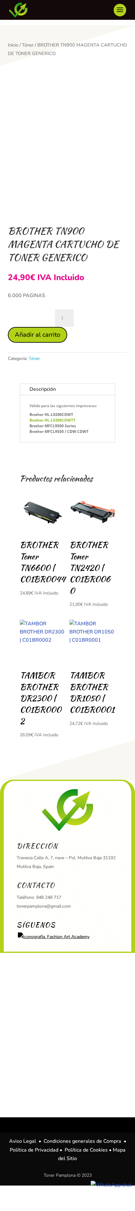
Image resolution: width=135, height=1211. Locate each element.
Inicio (13, 45)
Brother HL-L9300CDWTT (52, 420)
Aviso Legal (22, 1141)
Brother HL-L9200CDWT (51, 414)
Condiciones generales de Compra (82, 1141)
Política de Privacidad (34, 1150)
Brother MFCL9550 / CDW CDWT (59, 431)
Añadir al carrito (37, 334)
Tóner (28, 45)
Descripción (43, 389)
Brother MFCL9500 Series (53, 426)
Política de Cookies (86, 1150)
